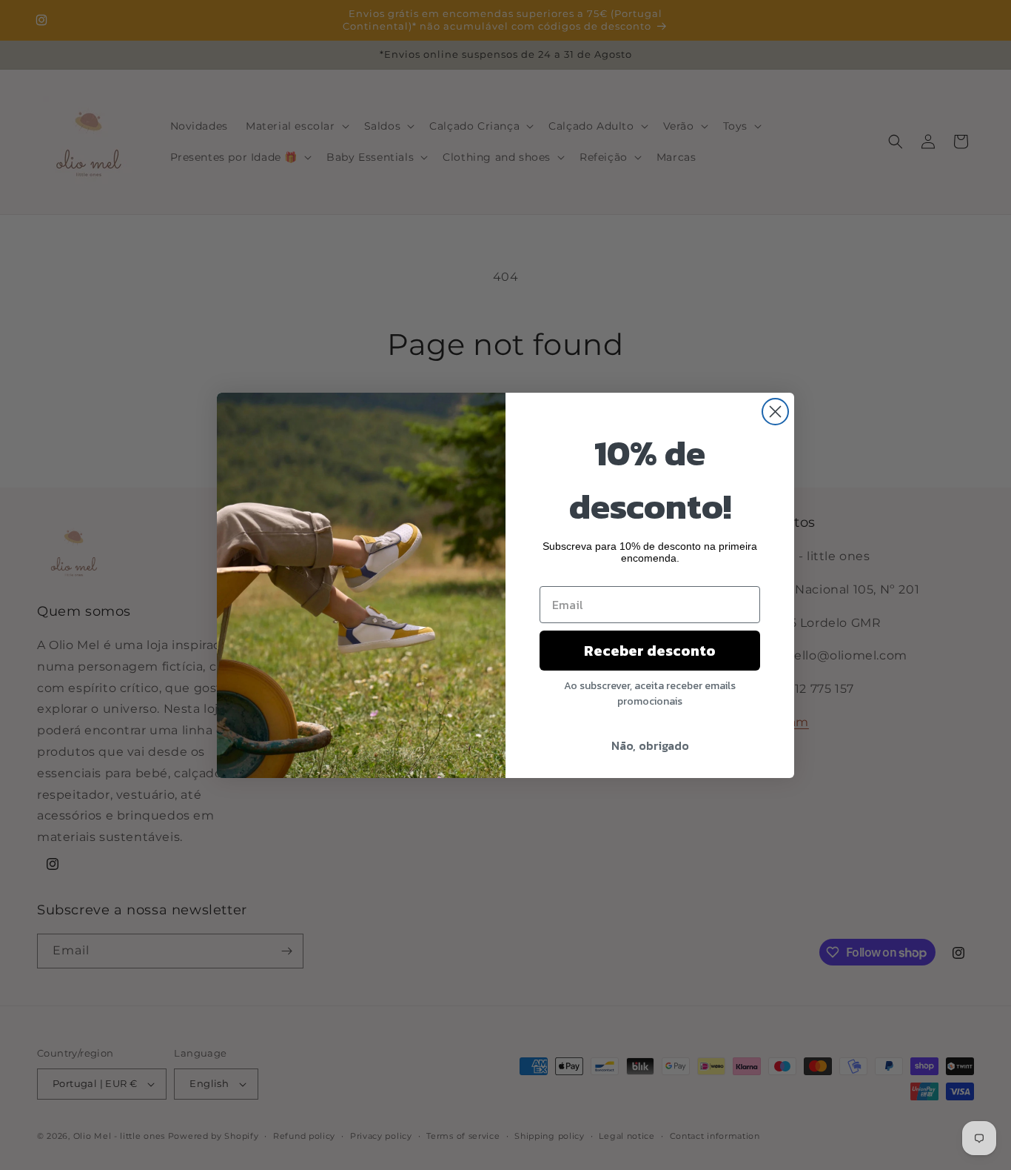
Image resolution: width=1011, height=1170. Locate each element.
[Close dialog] (775, 412)
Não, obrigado (650, 745)
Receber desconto (650, 650)
